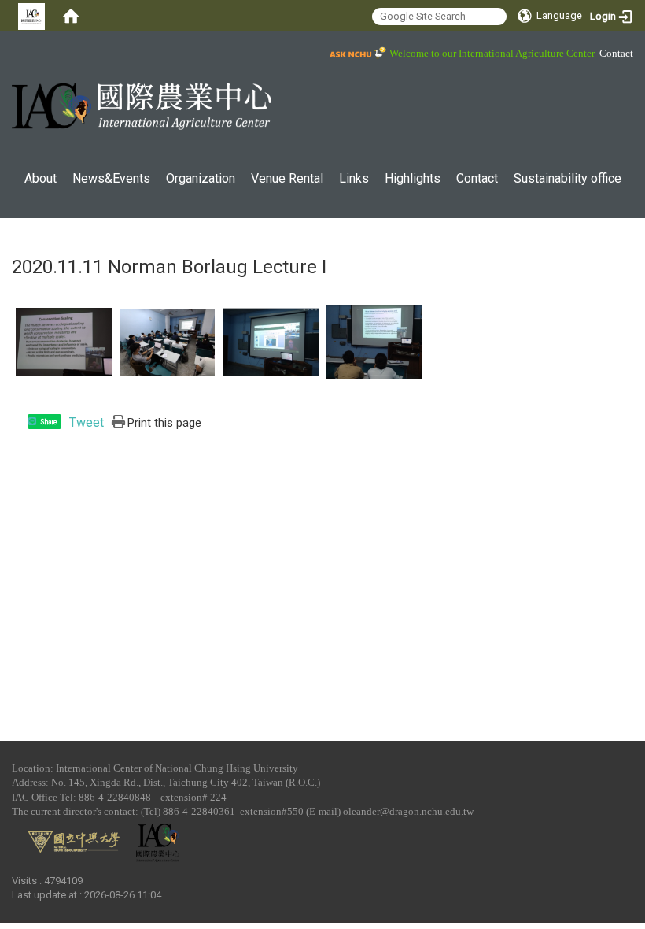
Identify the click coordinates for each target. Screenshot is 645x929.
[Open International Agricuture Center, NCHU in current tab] (141, 106)
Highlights (412, 178)
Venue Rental (287, 178)
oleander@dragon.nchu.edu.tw (408, 811)
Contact (616, 53)
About (40, 178)
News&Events (111, 178)
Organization (200, 178)
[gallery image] (64, 341)
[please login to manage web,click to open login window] (31, 15)
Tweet (86, 422)
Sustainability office (567, 178)
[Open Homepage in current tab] (70, 15)
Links (354, 178)
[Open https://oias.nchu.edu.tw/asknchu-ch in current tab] (356, 52)
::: (3, 51)
